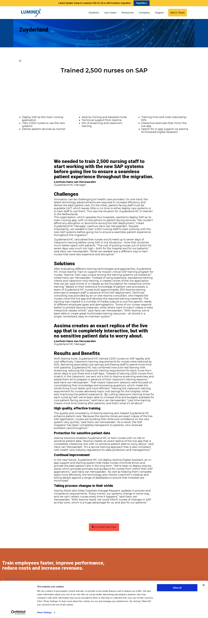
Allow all (177, 588)
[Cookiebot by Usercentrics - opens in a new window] (18, 612)
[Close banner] (204, 585)
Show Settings (44, 612)
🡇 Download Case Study (104, 527)
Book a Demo (12, 579)
